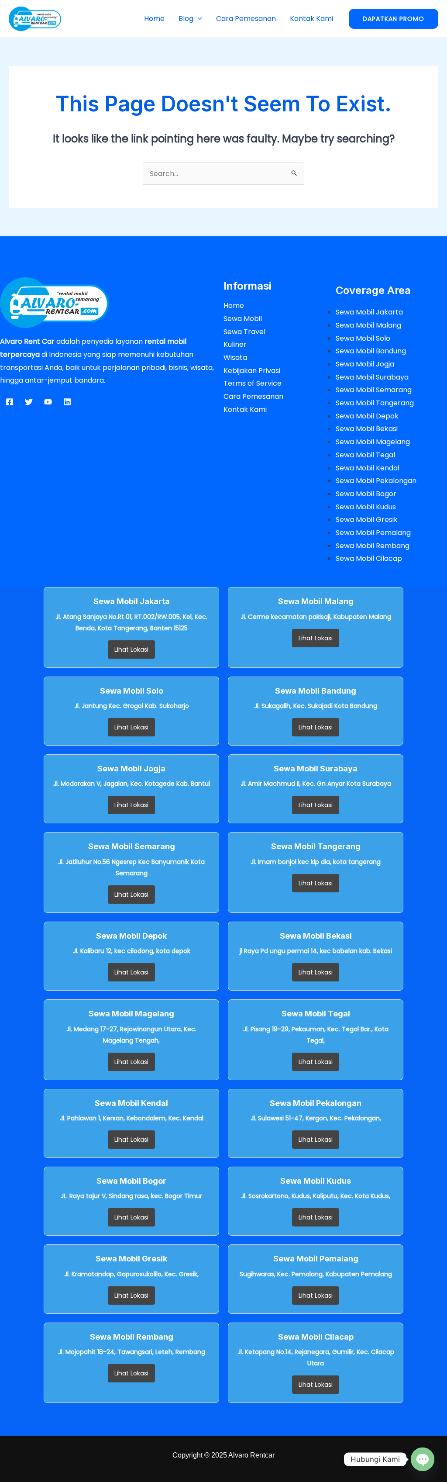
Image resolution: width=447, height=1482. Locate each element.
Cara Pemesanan (246, 19)
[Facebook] (10, 402)
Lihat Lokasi (131, 649)
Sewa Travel (244, 332)
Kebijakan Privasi (252, 371)
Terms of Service (253, 383)
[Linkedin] (67, 402)
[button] (197, 19)
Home (154, 19)
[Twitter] (29, 402)
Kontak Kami (311, 19)
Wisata (235, 357)
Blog (186, 19)
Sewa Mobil (243, 319)
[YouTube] (48, 402)
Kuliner (235, 344)
